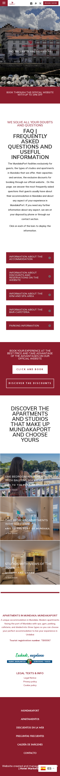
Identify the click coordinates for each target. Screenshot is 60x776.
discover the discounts (30, 383)
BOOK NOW (51, 3)
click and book (30, 369)
